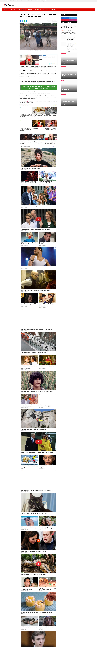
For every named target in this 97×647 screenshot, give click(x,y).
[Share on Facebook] (20, 21)
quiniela (62, 80)
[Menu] (4, 9)
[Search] (92, 10)
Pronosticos (63, 66)
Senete (18, 9)
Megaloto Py (45, 9)
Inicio (8, 9)
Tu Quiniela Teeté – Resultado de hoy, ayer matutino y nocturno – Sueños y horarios (71, 38)
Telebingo (23, 9)
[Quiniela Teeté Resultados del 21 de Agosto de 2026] (69, 86)
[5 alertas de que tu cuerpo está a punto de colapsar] (69, 59)
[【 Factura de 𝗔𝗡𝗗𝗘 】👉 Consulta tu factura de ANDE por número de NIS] (63, 44)
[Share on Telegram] (26, 21)
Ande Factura (38, 9)
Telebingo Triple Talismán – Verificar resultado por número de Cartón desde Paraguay (69, 27)
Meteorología (30, 9)
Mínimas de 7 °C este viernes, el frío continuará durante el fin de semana (69, 74)
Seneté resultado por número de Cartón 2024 (72, 50)
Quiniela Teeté (52, 9)
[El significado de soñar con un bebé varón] (69, 100)
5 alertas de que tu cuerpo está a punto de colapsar (69, 61)
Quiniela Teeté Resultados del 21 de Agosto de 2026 (69, 88)
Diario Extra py (25, 101)
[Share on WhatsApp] (24, 21)
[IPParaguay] (9, 5)
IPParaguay (33, 18)
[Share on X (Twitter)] (22, 21)
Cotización (13, 9)
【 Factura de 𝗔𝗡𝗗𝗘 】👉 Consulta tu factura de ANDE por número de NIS (72, 44)
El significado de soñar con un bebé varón (68, 102)
